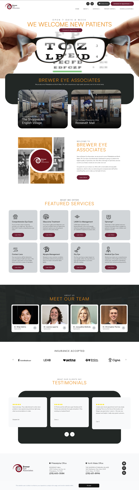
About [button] (85, 9)
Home (77, 9)
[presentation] (13, 360)
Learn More (83, 177)
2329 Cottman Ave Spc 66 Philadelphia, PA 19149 (57, 470)
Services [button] (96, 9)
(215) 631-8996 (93, 473)
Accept (89, 485)
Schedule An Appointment (122, 4)
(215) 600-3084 (56, 473)
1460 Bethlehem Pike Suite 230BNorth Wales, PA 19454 (96, 470)
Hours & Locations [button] (126, 9)
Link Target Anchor (21, 305)
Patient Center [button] (109, 9)
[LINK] (19, 90)
